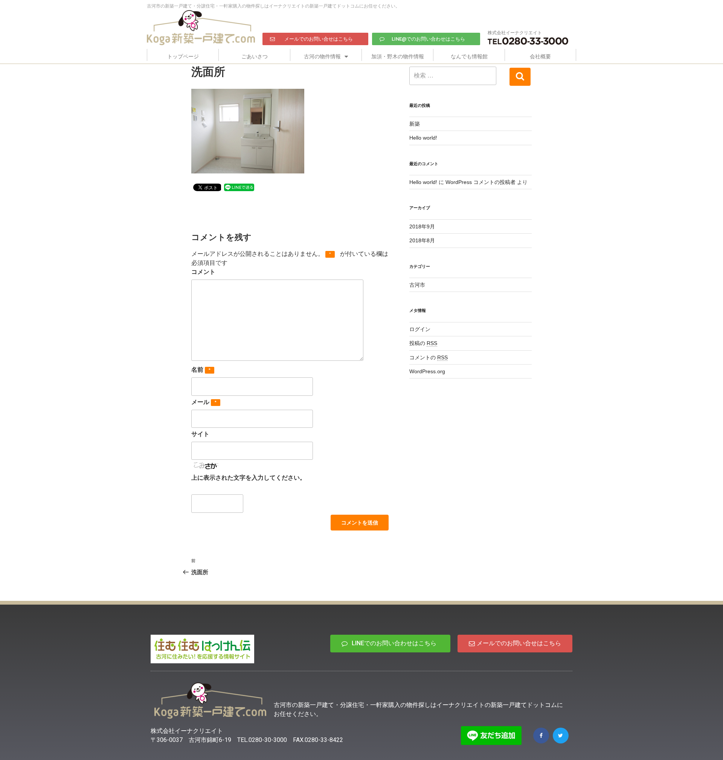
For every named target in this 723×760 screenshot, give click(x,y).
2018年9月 (422, 226)
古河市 (417, 285)
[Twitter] (561, 735)
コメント (203, 272)
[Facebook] (541, 735)
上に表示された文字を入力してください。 (248, 477)
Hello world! (423, 138)
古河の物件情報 (322, 56)
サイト (200, 434)
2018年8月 (422, 240)
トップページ (183, 56)
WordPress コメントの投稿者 (480, 182)
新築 (414, 124)
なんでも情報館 (469, 56)
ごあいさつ (254, 56)
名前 (200, 369)
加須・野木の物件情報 (397, 56)
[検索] (520, 76)
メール (204, 402)
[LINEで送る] (239, 187)
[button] (315, 39)
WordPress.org (427, 371)
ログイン (419, 329)
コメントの (428, 357)
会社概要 (540, 56)
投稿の (423, 343)
